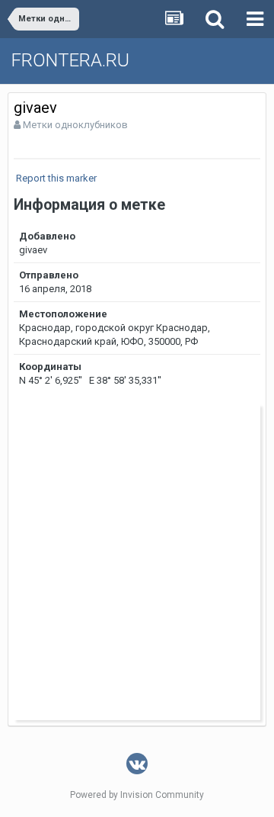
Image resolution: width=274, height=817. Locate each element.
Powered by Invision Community (137, 795)
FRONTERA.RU (70, 60)
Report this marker (56, 178)
